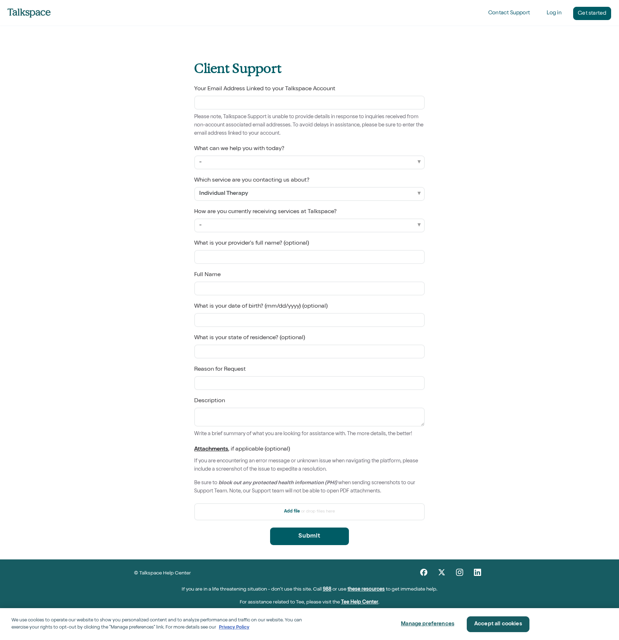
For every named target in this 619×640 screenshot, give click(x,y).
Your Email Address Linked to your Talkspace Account (264, 89)
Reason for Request (220, 369)
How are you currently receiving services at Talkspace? (265, 212)
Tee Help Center (359, 602)
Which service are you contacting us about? (252, 180)
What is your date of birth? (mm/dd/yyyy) (261, 306)
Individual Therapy (223, 194)
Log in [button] (554, 13)
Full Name (207, 275)
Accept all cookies (498, 624)
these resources (366, 589)
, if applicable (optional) (306, 470)
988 (327, 589)
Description (209, 401)
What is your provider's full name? (251, 243)
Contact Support (509, 13)
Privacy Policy (234, 627)
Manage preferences (427, 624)
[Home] (29, 13)
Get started (592, 13)
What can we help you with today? (239, 149)
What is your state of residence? (249, 338)
